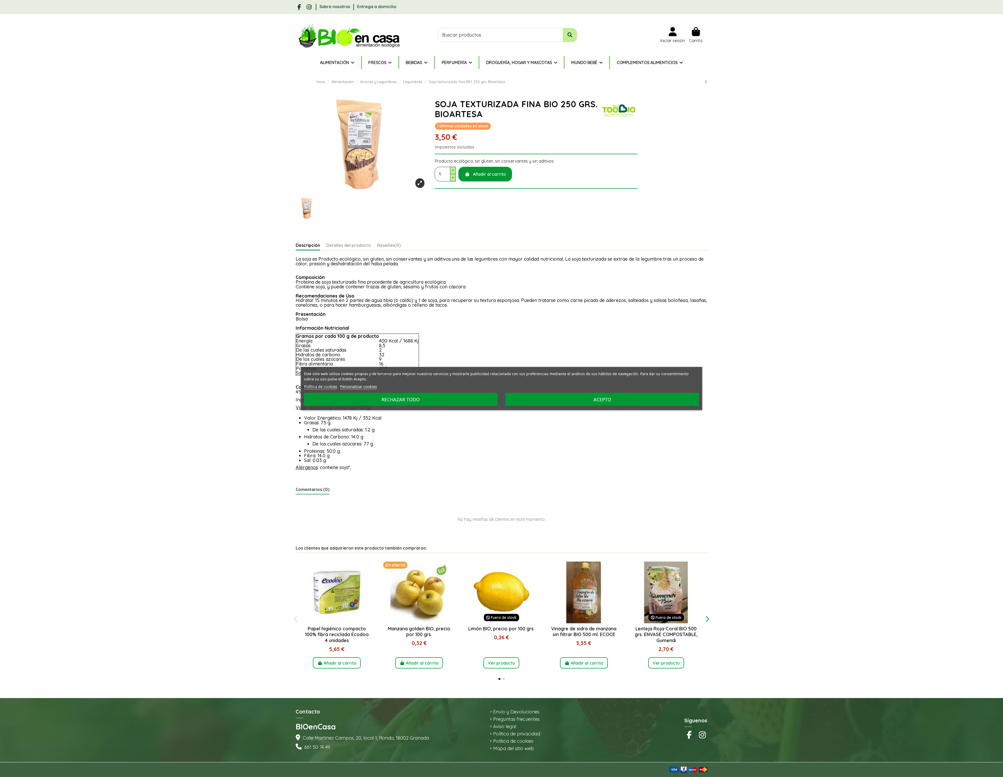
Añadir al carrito (489, 174)
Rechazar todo (401, 399)
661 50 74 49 (317, 747)
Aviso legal (504, 726)
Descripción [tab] (308, 245)
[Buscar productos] (570, 35)
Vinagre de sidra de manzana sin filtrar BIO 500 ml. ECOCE (583, 632)
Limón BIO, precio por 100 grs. (501, 629)
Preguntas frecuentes (516, 719)
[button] (499, 679)
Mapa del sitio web (513, 748)
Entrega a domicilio (376, 6)
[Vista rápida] (336, 621)
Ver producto (501, 663)
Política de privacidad (516, 734)
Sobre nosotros (335, 6)
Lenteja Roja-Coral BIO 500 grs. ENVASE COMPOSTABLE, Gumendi (666, 634)
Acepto (602, 399)
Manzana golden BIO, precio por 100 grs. (419, 632)
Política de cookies (513, 741)
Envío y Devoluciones (516, 712)
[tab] (389, 246)
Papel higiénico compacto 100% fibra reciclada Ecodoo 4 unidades (337, 634)
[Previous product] (706, 81)
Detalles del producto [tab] (348, 245)
